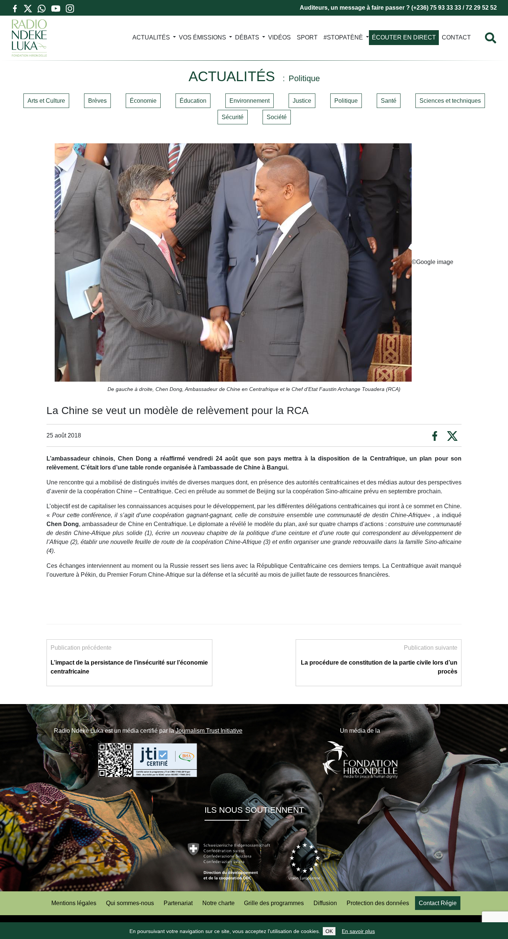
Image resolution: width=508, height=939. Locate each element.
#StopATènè (343, 37)
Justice (302, 101)
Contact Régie (438, 903)
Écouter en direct (404, 37)
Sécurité (233, 117)
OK (329, 931)
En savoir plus (358, 931)
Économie (143, 101)
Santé (388, 101)
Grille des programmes (274, 903)
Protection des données (378, 903)
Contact (456, 37)
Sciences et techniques (450, 101)
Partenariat (178, 903)
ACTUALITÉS (151, 37)
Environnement (249, 101)
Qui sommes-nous (130, 903)
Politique (346, 101)
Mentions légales (73, 903)
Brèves (97, 101)
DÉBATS (247, 37)
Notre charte (218, 903)
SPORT (307, 37)
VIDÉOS (279, 37)
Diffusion (325, 903)
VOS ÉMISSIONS (202, 37)
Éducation (193, 101)
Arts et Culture (46, 101)
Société (277, 117)
